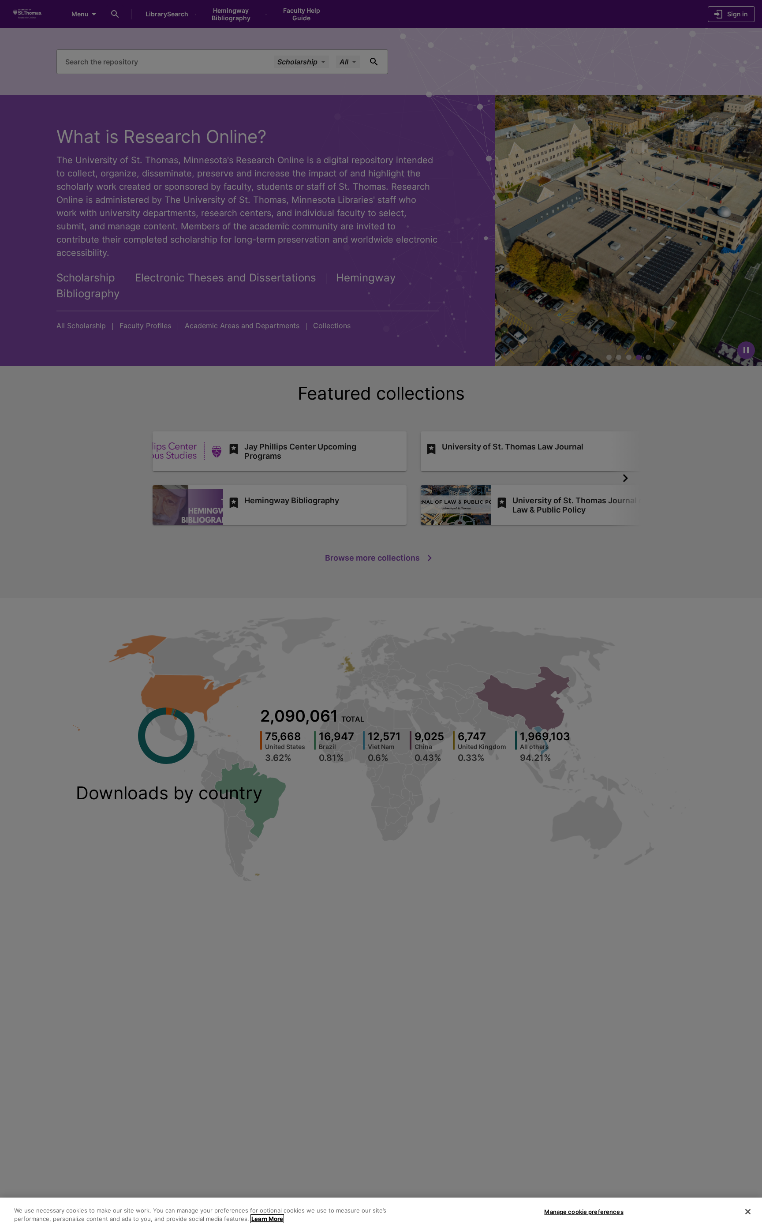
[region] (381, 1213)
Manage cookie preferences (583, 1211)
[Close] (748, 1211)
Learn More (267, 1218)
